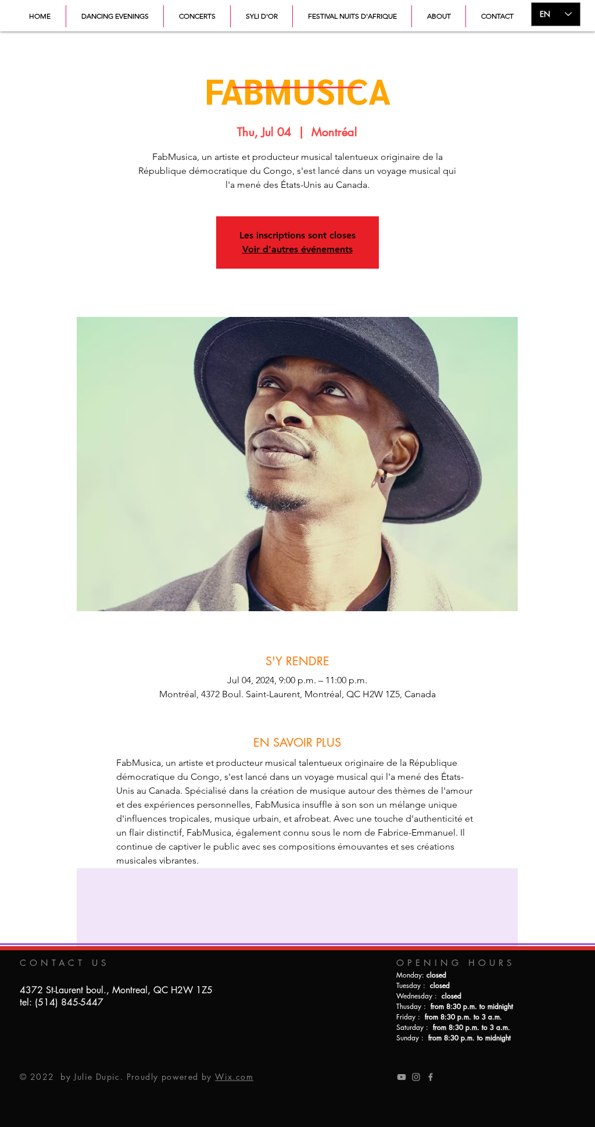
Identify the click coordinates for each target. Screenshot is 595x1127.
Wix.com (234, 1076)
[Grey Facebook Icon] (430, 1077)
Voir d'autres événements (297, 249)
